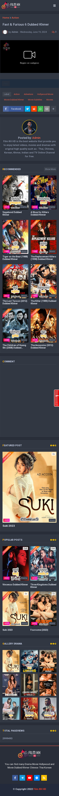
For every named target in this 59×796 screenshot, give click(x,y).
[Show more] (53, 109)
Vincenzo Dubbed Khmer (15, 584)
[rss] (44, 778)
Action (15, 18)
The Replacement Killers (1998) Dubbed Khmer (43, 257)
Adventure (28, 94)
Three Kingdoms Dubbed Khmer (43, 585)
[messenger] (37, 778)
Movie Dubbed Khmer (14, 100)
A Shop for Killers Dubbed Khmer (40, 213)
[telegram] (22, 778)
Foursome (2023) (39, 630)
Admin (36, 137)
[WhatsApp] (40, 109)
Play (6, 83)
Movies (49, 100)
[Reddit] (34, 109)
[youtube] (29, 778)
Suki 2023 (9, 525)
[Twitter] (27, 109)
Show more (50, 169)
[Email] (47, 109)
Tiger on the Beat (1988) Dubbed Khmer (15, 257)
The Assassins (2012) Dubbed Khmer (42, 346)
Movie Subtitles (35, 100)
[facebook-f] (15, 778)
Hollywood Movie (45, 94)
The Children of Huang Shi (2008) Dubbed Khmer (14, 346)
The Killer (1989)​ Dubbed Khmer (43, 302)
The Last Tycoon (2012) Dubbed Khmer (15, 302)
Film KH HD (39, 789)
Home (6, 18)
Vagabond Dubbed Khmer (12, 213)
